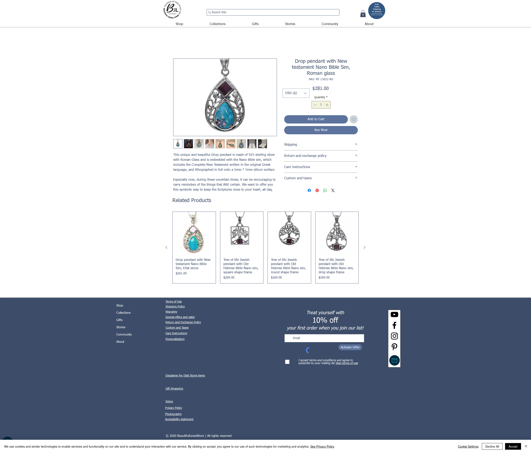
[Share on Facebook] (309, 190)
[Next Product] (364, 247)
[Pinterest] (394, 346)
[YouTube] (394, 314)
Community (124, 334)
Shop (119, 305)
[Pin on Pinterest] (317, 190)
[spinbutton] (321, 104)
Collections (123, 312)
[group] (265, 247)
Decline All (492, 446)
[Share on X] (332, 190)
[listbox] (296, 93)
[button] (179, 22)
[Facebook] (394, 325)
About (120, 341)
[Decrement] (314, 104)
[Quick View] (194, 233)
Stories (120, 327)
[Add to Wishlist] (354, 119)
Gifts (119, 320)
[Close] (526, 446)
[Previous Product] (166, 247)
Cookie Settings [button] (468, 446)
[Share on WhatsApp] (325, 190)
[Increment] (327, 104)
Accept (513, 446)
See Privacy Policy (322, 446)
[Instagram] (394, 336)
